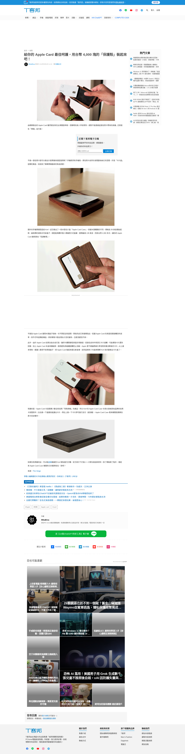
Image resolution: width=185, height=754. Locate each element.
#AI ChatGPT (97, 18)
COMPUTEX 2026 (122, 18)
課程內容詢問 (147, 737)
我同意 (155, 2)
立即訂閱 (108, 151)
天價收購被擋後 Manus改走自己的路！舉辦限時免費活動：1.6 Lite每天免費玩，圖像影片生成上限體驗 (146, 88)
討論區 (81, 18)
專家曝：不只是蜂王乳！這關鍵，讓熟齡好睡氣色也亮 (49, 490)
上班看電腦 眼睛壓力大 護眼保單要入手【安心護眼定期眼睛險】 (43, 585)
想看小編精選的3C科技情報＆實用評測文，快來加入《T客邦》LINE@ (50, 476)
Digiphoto (124, 741)
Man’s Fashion (126, 737)
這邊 (50, 462)
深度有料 (107, 18)
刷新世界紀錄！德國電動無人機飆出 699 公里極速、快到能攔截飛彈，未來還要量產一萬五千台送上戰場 (146, 67)
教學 (62, 18)
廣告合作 (82, 737)
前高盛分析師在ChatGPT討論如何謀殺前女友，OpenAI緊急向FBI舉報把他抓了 (60, 493)
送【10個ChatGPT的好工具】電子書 (72, 534)
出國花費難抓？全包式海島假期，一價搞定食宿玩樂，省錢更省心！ (55, 500)
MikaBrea (31, 64)
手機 (41, 18)
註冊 (158, 10)
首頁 (25, 50)
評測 (56, 18)
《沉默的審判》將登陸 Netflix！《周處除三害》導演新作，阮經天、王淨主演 (59, 487)
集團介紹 (82, 733)
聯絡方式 (82, 741)
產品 (34, 18)
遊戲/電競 (49, 18)
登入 (152, 10)
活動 (73, 18)
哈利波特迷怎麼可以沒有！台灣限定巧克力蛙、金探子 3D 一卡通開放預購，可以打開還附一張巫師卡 (75, 703)
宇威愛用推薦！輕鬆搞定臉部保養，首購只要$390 (43, 632)
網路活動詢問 (147, 741)
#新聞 (35, 507)
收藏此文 (58, 64)
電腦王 (123, 744)
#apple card (45, 507)
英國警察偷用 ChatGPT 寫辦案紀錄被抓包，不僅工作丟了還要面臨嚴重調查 (43, 609)
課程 (88, 18)
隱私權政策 (120, 2)
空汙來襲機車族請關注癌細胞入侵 (43, 655)
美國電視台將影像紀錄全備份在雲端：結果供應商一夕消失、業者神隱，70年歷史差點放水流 (65, 497)
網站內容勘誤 (147, 733)
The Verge (37, 471)
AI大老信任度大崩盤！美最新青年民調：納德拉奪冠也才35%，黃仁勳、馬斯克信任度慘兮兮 (146, 122)
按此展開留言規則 (49, 718)
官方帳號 (72, 547)
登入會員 (45, 716)
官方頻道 (86, 547)
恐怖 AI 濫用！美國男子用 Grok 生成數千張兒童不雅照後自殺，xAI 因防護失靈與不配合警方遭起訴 (92, 676)
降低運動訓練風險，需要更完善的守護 (43, 702)
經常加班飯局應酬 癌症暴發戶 (108, 704)
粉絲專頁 (58, 547)
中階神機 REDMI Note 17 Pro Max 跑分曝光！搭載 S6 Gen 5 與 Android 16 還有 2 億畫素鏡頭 (146, 108)
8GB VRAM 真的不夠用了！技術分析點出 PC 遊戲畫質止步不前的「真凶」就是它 (146, 102)
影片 (67, 18)
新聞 (26, 18)
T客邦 (123, 733)
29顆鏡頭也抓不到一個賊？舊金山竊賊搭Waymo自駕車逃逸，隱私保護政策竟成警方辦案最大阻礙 (92, 605)
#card (54, 507)
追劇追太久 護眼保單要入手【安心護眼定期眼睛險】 (108, 632)
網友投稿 (145, 744)
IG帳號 (113, 547)
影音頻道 (100, 547)
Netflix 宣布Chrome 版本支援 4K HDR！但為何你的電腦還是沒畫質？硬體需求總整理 (146, 116)
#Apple (27, 507)
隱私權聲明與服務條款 (108, 733)
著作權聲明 (104, 737)
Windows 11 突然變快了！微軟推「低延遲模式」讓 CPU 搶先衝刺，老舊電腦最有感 (146, 74)
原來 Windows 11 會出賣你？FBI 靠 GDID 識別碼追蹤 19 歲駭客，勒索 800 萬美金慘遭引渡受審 (76, 632)
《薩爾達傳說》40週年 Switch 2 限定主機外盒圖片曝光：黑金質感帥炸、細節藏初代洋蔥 (146, 81)
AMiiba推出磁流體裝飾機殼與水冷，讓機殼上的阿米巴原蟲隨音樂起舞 (43, 679)
